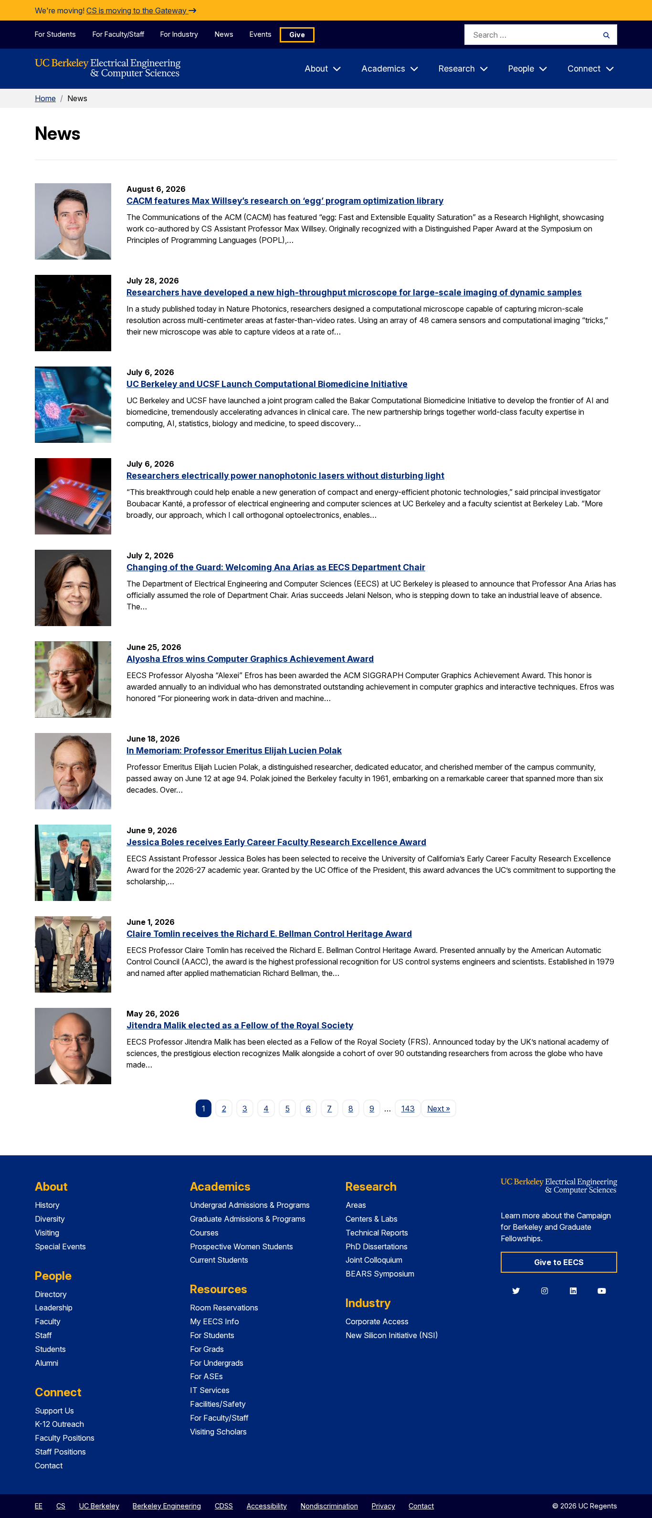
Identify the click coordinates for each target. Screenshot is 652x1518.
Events (261, 34)
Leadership (54, 1307)
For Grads (207, 1349)
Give (297, 35)
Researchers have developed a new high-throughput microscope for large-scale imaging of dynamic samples (354, 292)
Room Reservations (224, 1307)
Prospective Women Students (241, 1246)
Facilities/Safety (218, 1404)
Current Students (219, 1260)
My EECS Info (214, 1321)
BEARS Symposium (380, 1273)
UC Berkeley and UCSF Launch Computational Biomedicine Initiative (267, 384)
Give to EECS (559, 1262)
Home (45, 98)
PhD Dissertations (377, 1246)
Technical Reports (377, 1232)
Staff (43, 1335)
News (224, 34)
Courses (204, 1232)
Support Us (54, 1410)
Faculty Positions (65, 1438)
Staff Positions (60, 1451)
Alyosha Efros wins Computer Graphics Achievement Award (250, 659)
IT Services (210, 1390)
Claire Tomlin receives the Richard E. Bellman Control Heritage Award (269, 934)
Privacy (383, 1506)
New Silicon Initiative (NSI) (392, 1335)
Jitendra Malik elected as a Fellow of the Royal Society (239, 1025)
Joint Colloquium (374, 1260)
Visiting (47, 1232)
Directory (51, 1294)
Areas (356, 1205)
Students (50, 1349)
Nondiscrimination (329, 1506)
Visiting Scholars (218, 1431)
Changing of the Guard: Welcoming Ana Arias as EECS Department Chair (275, 567)
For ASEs (206, 1376)
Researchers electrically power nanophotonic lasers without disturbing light (285, 476)
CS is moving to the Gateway (137, 10)
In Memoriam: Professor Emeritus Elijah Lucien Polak (234, 750)
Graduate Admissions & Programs (247, 1219)
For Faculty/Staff (118, 34)
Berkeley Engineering (167, 1506)
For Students (55, 34)
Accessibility (267, 1506)
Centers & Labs (372, 1219)
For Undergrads (216, 1363)
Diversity (50, 1219)
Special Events (60, 1246)
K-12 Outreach (59, 1424)
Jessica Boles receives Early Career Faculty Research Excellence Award (276, 842)
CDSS (224, 1506)
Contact (49, 1465)
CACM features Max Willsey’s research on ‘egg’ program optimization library (284, 201)
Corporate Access (377, 1321)
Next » (441, 1108)
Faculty (48, 1321)
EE (38, 1506)
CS (60, 1506)
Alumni (46, 1363)
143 (408, 1108)
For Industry (179, 34)
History (47, 1205)
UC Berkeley (99, 1506)
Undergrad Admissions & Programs (250, 1205)
